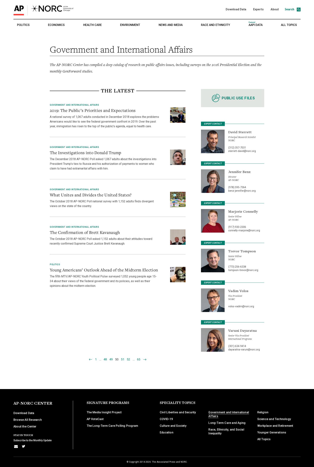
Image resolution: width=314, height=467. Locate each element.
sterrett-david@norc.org (242, 151)
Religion (263, 412)
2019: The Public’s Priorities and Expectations (93, 110)
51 (122, 359)
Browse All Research (27, 419)
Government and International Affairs (74, 105)
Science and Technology (274, 419)
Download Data (236, 9)
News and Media (171, 25)
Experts (258, 9)
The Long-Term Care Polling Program (112, 425)
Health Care (92, 25)
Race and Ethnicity (215, 25)
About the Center (24, 426)
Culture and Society (173, 425)
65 (138, 359)
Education (166, 432)
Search (289, 9)
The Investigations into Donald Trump (85, 152)
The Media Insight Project (104, 412)
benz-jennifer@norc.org (242, 190)
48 (105, 359)
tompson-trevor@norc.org (243, 270)
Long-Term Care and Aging (226, 423)
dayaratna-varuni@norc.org (244, 349)
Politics (23, 25)
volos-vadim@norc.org (241, 306)
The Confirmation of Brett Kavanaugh (85, 232)
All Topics (289, 25)
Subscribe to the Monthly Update (32, 440)
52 (128, 359)
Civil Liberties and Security (178, 412)
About (275, 9)
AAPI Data (256, 24)
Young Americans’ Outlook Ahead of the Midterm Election (104, 269)
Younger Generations (271, 432)
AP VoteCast (95, 419)
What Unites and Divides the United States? (91, 194)
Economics (56, 25)
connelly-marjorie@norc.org (244, 230)
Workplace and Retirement (275, 425)
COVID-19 (166, 419)
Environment (130, 25)
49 (111, 359)
